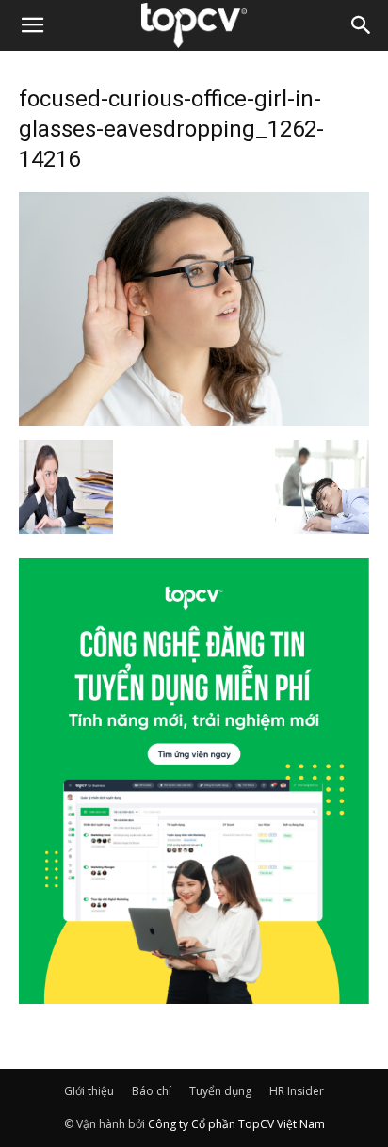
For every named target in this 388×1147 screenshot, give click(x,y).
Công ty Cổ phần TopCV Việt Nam (236, 1124)
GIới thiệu (89, 1091)
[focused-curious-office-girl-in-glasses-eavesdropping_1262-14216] (194, 420)
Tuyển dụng (220, 1091)
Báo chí (151, 1091)
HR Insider (296, 1091)
